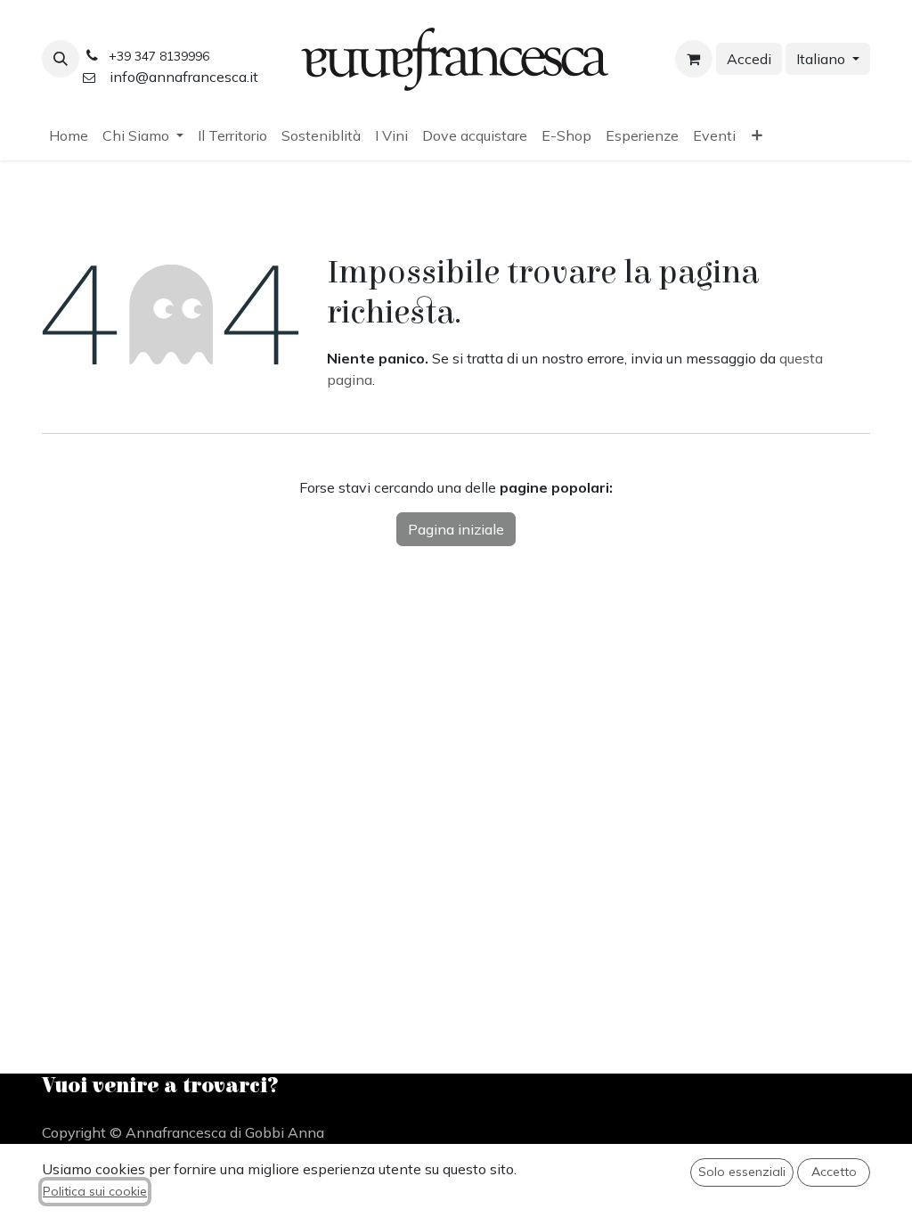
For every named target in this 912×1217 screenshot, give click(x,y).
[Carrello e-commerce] (693, 59)
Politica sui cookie (95, 1191)
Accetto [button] (834, 1172)
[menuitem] (68, 135)
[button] (60, 59)
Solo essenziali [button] (742, 1172)
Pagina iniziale (456, 529)
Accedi (749, 59)
